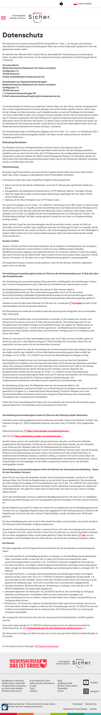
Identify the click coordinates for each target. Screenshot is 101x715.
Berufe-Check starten (67, 685)
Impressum (78, 704)
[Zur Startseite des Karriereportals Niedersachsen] (30, 18)
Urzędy (33, 685)
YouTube (94, 682)
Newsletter (63, 688)
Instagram (94, 691)
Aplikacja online (65, 683)
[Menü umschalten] (3, 18)
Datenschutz (91, 704)
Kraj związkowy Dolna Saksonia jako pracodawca (42, 681)
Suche (61, 691)
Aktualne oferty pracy (12, 691)
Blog (60, 680)
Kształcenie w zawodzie (13, 680)
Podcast (33, 691)
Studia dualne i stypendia (13, 683)
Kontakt (93, 709)
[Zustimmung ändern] (5, 707)
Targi (32, 688)
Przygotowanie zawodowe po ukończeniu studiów (14, 687)
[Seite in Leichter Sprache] (61, 3)
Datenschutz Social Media (75, 709)
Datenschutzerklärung (48, 646)
